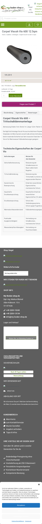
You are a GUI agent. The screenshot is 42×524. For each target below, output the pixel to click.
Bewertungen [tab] (32, 113)
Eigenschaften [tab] (21, 113)
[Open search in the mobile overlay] (21, 18)
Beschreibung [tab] (8, 113)
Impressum (28, 521)
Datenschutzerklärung (18, 521)
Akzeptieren (21, 505)
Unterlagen (15, 34)
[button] (39, 484)
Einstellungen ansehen (21, 516)
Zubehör (8, 34)
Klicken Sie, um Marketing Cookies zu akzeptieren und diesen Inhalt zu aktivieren (21, 339)
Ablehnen (21, 511)
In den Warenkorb (15, 96)
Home (3, 34)
